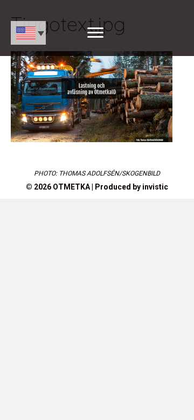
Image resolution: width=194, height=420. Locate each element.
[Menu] (95, 33)
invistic (155, 187)
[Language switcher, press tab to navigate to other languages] (28, 33)
